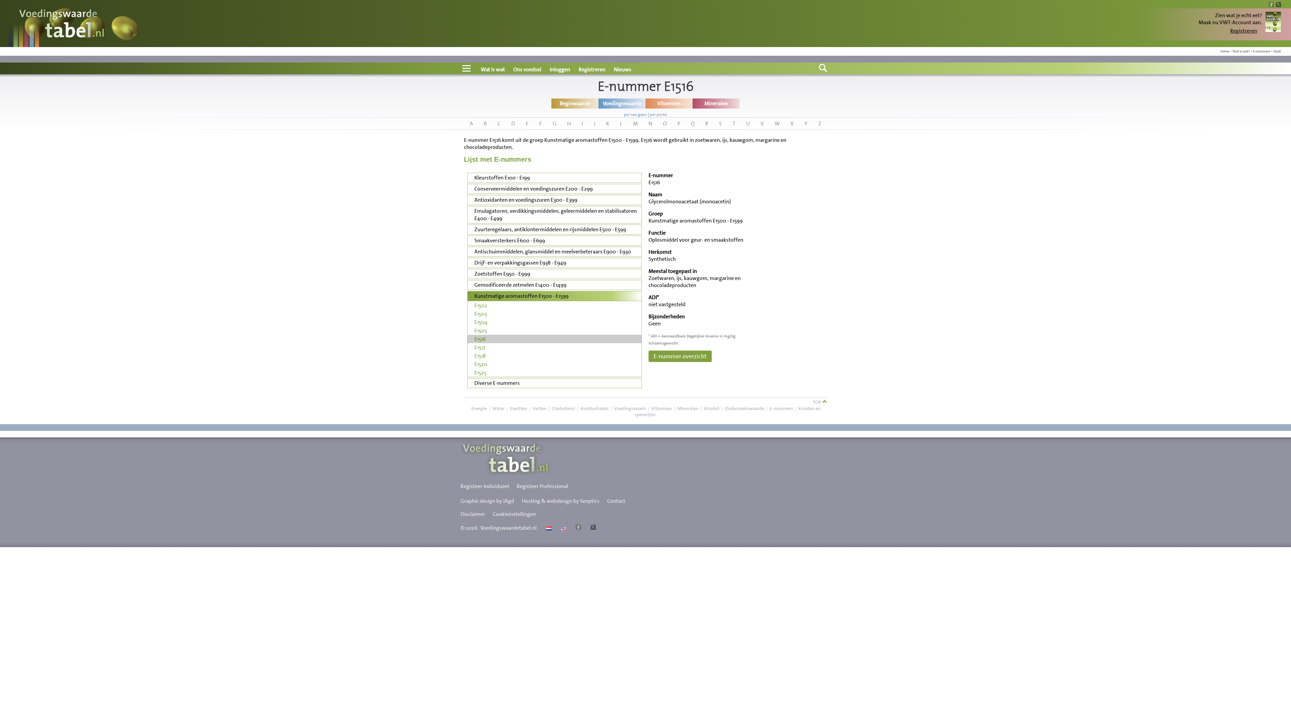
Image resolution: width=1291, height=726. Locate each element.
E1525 (480, 372)
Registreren (1243, 30)
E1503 (480, 313)
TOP (817, 402)
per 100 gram (635, 114)
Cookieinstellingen (514, 514)
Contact (616, 501)
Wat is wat (493, 69)
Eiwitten (518, 408)
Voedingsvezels (630, 408)
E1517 (479, 347)
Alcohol (711, 408)
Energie (479, 408)
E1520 (480, 364)
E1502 (480, 305)
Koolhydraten (595, 408)
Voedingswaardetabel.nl (508, 527)
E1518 (480, 355)
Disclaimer (473, 514)
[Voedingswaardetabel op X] (592, 527)
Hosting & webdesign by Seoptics (560, 501)
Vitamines (661, 408)
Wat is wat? (1241, 51)
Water (498, 408)
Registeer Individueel (485, 486)
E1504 (480, 322)
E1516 (1277, 51)
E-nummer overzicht (680, 356)
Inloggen (560, 69)
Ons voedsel (527, 69)
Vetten (539, 408)
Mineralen (687, 408)
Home (1224, 51)
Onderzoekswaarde (744, 408)
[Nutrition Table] (562, 527)
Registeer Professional (542, 486)
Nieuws (622, 69)
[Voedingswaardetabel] (62, 24)
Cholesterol (563, 408)
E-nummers (1261, 51)
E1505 (480, 330)
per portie (658, 114)
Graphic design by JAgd (487, 501)
